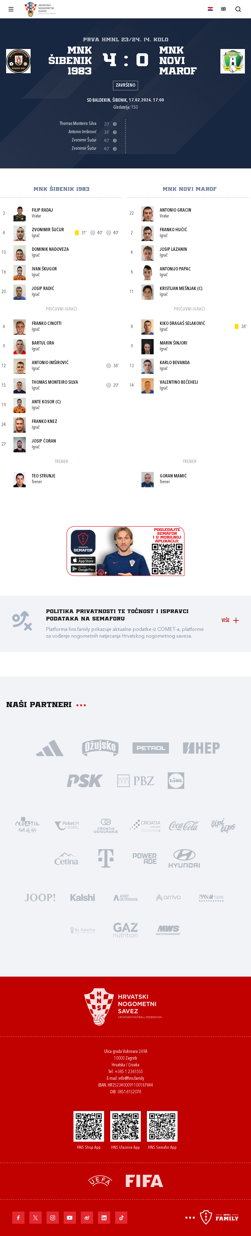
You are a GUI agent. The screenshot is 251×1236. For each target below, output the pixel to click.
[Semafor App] (125, 574)
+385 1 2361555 (128, 1072)
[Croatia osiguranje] (106, 825)
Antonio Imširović (50, 363)
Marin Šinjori (173, 343)
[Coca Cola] (184, 825)
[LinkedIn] (104, 1218)
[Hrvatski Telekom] (106, 858)
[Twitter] (35, 1218)
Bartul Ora (43, 343)
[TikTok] (121, 1218)
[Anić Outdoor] (125, 896)
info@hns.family (131, 1078)
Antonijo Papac (175, 269)
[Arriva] (168, 896)
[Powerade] (145, 858)
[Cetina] (66, 858)
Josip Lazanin (173, 249)
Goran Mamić (173, 476)
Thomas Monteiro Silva (55, 382)
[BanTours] (211, 896)
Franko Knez (44, 422)
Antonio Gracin (175, 210)
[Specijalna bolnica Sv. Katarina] (82, 929)
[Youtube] (70, 1218)
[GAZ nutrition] (125, 929)
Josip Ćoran (44, 441)
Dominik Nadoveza (50, 249)
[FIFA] (144, 1180)
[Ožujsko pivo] (100, 747)
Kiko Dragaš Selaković (182, 324)
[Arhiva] (238, 9)
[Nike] (49, 747)
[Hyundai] (184, 858)
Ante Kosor (43, 402)
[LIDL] (176, 780)
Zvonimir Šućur (48, 230)
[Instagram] (53, 1218)
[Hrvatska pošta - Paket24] (66, 825)
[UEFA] (100, 1180)
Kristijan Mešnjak (178, 289)
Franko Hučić (173, 230)
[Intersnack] (223, 825)
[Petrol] (151, 747)
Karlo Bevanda (175, 363)
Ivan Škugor (44, 269)
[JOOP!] (39, 896)
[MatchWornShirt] (168, 929)
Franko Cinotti (47, 324)
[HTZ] (27, 825)
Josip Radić (43, 289)
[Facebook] (18, 1218)
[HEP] (201, 747)
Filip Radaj (42, 210)
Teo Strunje (43, 476)
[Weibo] (87, 1218)
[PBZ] (135, 780)
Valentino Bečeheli (179, 382)
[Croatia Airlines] (145, 825)
